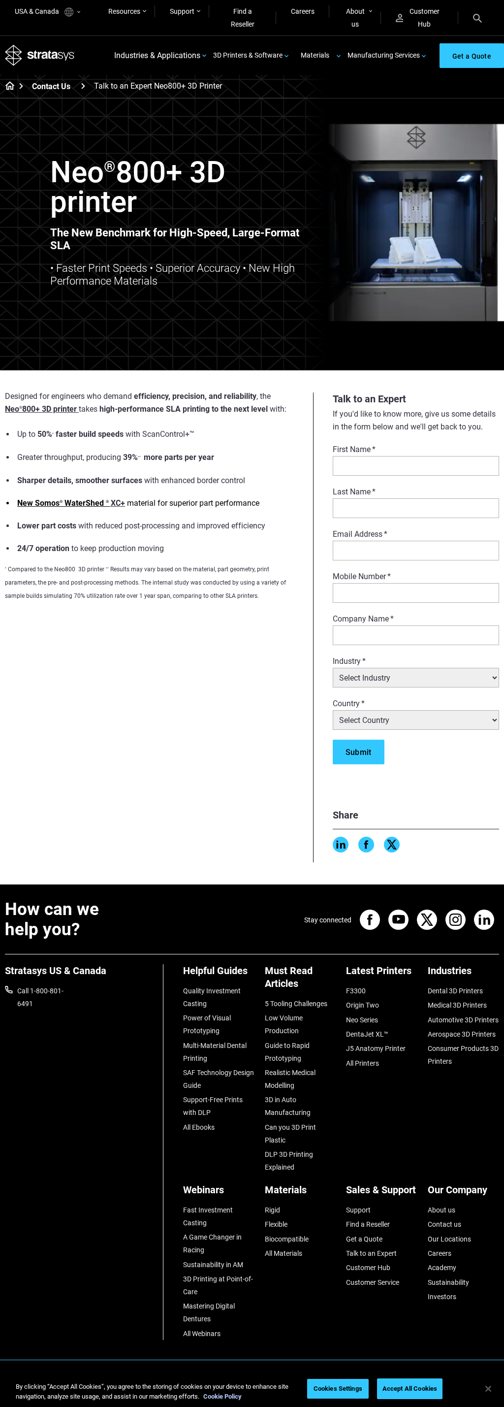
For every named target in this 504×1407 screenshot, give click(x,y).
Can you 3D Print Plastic (290, 1133)
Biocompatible (287, 1239)
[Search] (477, 17)
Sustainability (448, 1282)
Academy (442, 1268)
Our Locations (449, 1239)
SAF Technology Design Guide (218, 1079)
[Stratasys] (40, 55)
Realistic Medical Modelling (290, 1079)
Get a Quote (364, 1239)
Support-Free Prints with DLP (213, 1106)
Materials (315, 55)
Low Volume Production (284, 1024)
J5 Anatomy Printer (376, 1048)
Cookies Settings (338, 1388)
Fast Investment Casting (208, 1216)
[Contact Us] (83, 86)
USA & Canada (38, 11)
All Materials (283, 1253)
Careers (303, 11)
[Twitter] (392, 844)
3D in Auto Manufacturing (288, 1106)
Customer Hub (425, 17)
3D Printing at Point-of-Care (218, 1285)
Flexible (276, 1224)
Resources (124, 11)
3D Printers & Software (248, 55)
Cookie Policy (222, 1396)
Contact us (444, 1224)
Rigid (272, 1210)
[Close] (488, 1389)
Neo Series (362, 1020)
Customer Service (372, 1282)
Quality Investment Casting (212, 997)
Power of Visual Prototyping (207, 1024)
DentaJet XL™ (367, 1034)
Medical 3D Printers (457, 1005)
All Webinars (201, 1334)
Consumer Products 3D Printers (463, 1055)
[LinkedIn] (340, 844)
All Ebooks (199, 1127)
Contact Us (51, 86)
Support (182, 11)
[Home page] (6, 86)
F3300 (356, 991)
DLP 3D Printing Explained (289, 1160)
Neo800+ (23, 409)
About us (355, 17)
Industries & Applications (157, 55)
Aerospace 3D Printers (462, 1034)
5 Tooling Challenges (296, 1004)
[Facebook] (366, 844)
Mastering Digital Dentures (209, 1312)
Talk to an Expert (371, 1253)
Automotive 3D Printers (463, 1020)
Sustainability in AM (213, 1265)
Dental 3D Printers (455, 991)
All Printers (362, 1063)
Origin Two (362, 1005)
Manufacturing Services (383, 55)
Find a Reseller (242, 17)
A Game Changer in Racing (212, 1243)
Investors (442, 1297)
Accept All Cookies (409, 1388)
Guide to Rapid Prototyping (287, 1052)
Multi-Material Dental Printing (215, 1052)
